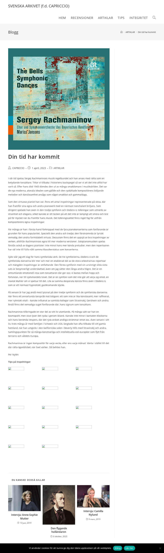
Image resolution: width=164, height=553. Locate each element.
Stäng (118, 548)
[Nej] (160, 548)
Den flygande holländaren (59, 530)
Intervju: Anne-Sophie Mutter (24, 516)
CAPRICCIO (18, 168)
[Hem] (121, 32)
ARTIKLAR (58, 168)
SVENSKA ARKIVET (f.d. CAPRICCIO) (38, 6)
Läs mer (129, 548)
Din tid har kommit (147, 32)
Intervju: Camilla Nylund (93, 512)
